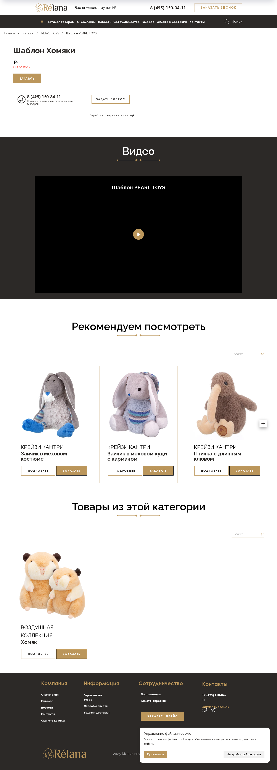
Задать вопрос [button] (110, 99)
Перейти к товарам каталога (109, 115)
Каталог (28, 33)
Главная (10, 33)
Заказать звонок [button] (215, 707)
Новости (47, 707)
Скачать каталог (53, 720)
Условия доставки (97, 712)
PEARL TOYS (50, 33)
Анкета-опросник (153, 700)
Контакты (48, 714)
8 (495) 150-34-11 (44, 96)
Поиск (237, 21)
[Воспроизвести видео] (138, 234)
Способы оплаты (96, 706)
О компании (50, 694)
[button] (218, 7)
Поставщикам (151, 694)
